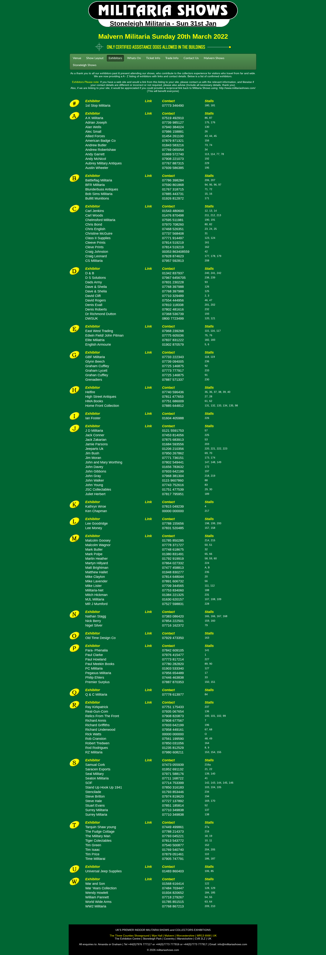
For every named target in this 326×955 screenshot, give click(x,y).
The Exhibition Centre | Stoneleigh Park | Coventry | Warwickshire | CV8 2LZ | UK (163, 938)
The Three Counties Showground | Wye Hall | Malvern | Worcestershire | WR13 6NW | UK (163, 935)
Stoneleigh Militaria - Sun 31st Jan (163, 23)
